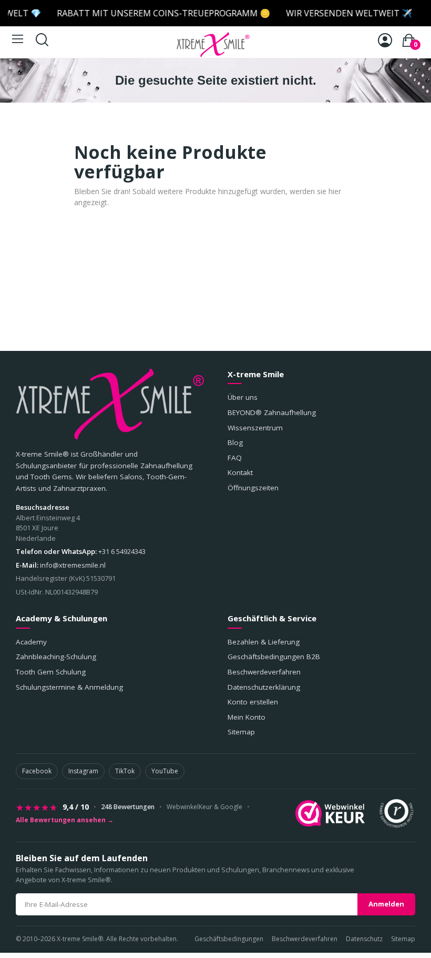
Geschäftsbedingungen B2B (274, 656)
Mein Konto (246, 717)
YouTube (164, 771)
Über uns (243, 397)
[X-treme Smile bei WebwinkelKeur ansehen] (330, 813)
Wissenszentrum (255, 427)
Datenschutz (364, 938)
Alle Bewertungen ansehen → (65, 820)
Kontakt (240, 472)
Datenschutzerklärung (264, 687)
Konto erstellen (253, 702)
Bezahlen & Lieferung (264, 642)
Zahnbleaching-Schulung (56, 656)
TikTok (125, 771)
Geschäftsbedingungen (228, 938)
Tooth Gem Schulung (51, 672)
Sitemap (241, 732)
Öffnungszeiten (253, 487)
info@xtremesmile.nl (73, 565)
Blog (235, 442)
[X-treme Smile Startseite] (110, 404)
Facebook (37, 771)
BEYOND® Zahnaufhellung (272, 412)
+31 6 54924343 (122, 551)
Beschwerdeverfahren (264, 672)
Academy (31, 642)
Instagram (83, 771)
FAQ (235, 457)
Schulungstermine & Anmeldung (69, 687)
